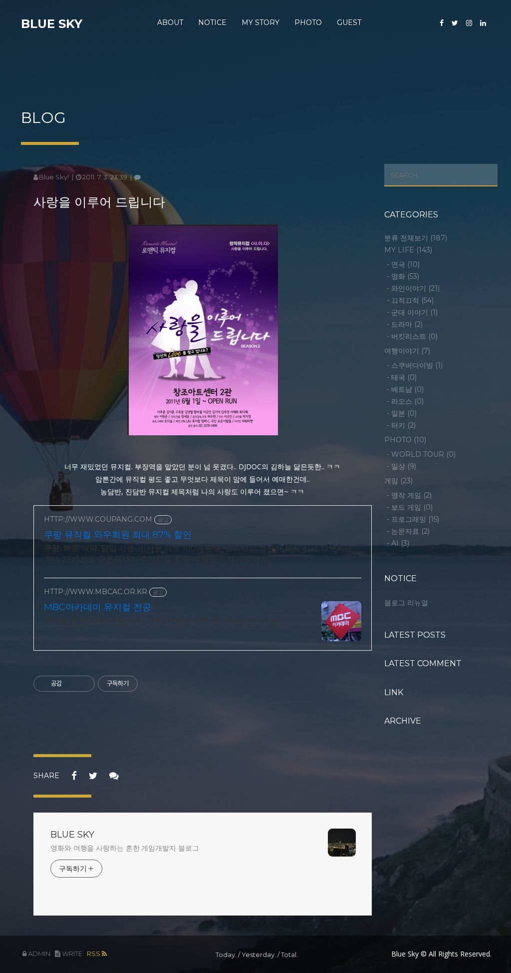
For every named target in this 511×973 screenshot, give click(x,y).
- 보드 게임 (410, 507)
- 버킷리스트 (412, 336)
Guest (349, 22)
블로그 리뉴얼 (406, 602)
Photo (308, 22)
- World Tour (421, 454)
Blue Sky (51, 23)
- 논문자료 (408, 531)
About (170, 22)
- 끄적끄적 (410, 300)
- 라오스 (405, 401)
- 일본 (402, 413)
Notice (212, 22)
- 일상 (401, 466)
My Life (408, 249)
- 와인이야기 (413, 288)
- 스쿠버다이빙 (415, 365)
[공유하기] (71, 683)
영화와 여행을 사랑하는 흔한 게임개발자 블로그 (124, 848)
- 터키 (401, 425)
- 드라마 (405, 324)
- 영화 (403, 276)
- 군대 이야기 (412, 312)
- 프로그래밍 (413, 519)
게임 (398, 480)
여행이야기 (407, 350)
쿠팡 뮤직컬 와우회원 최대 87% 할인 (118, 534)
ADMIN (38, 954)
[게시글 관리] (83, 683)
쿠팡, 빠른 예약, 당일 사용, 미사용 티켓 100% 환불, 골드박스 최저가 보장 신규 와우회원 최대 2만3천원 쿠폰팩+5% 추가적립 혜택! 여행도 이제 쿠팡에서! (198, 553)
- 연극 (403, 264)
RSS (94, 954)
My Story (260, 22)
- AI (398, 543)
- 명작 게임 (409, 495)
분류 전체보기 (415, 237)
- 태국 (402, 377)
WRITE (71, 954)
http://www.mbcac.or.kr (95, 592)
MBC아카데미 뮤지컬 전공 (97, 607)
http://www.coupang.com (98, 519)
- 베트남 (405, 389)
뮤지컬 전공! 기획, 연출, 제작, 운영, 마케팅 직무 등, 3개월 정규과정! (161, 620)
